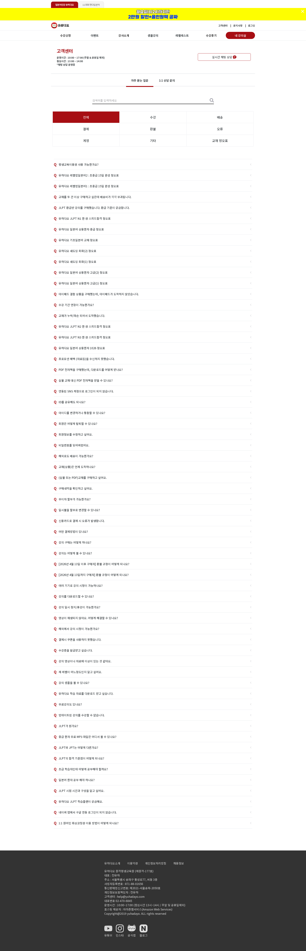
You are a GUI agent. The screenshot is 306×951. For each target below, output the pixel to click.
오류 (220, 129)
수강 (153, 117)
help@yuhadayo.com (131, 896)
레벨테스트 (182, 35)
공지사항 (237, 25)
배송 (220, 117)
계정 (86, 140)
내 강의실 (240, 35)
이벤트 (95, 35)
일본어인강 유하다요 (64, 4)
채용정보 (178, 863)
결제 (86, 129)
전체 (86, 117)
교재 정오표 (220, 140)
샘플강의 (153, 35)
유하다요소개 (112, 863)
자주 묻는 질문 (139, 80)
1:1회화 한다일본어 (91, 4)
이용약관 (132, 863)
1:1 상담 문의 (167, 80)
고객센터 (223, 25)
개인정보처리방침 (155, 863)
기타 (153, 140)
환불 (153, 129)
